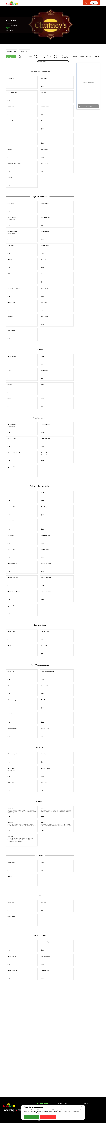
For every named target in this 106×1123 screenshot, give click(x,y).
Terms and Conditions (87, 1106)
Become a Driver (62, 1103)
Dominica (38, 1120)
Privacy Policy (84, 1103)
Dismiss (48, 1116)
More (96, 56)
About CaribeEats (86, 1108)
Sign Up (94, 3)
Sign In (87, 3)
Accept (31, 1116)
